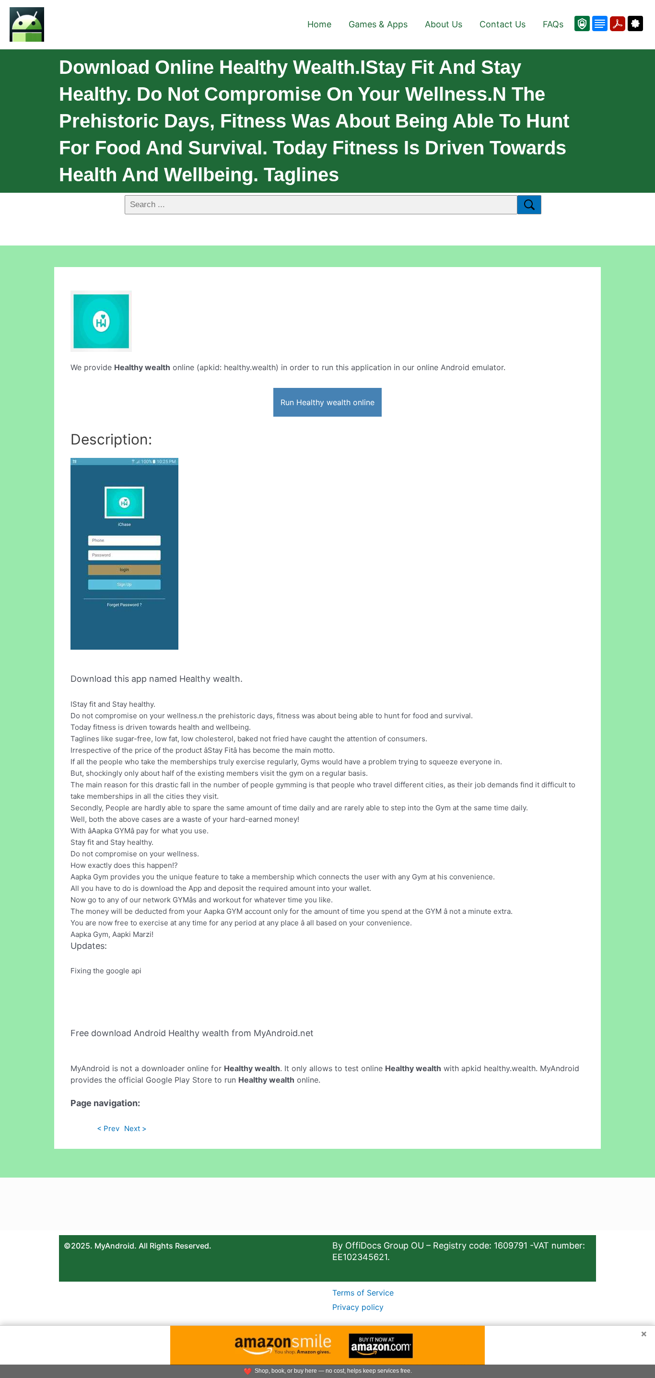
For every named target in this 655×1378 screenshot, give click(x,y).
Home (319, 24)
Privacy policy (358, 1307)
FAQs (553, 24)
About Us (443, 24)
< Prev (108, 1128)
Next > (135, 1128)
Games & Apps (378, 24)
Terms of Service (363, 1292)
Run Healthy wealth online (327, 402)
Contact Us (503, 24)
